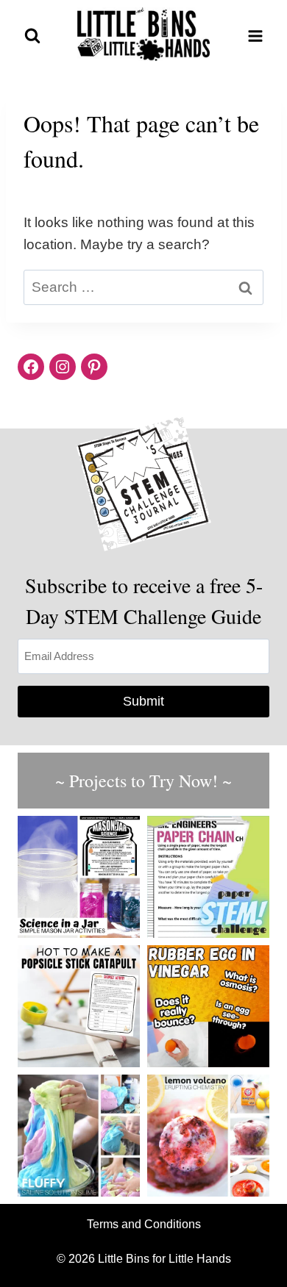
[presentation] (79, 877)
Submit (143, 701)
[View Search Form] (32, 36)
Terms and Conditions (144, 1224)
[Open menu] (255, 36)
